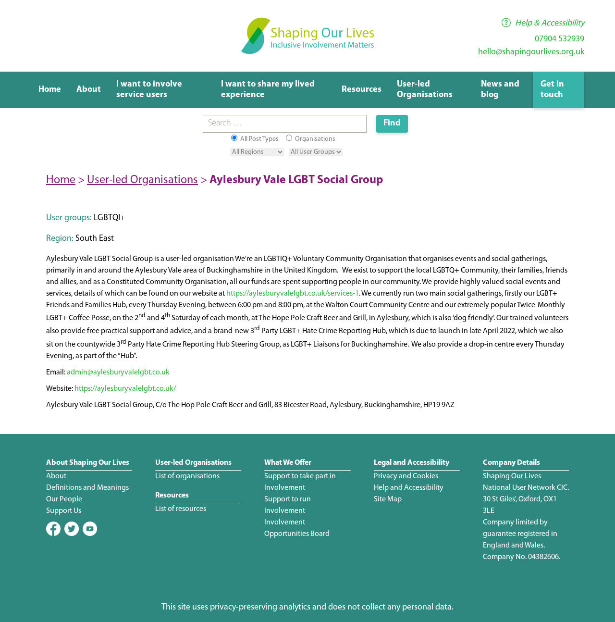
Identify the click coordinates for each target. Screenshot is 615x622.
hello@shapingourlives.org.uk (531, 52)
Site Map (388, 499)
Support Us (63, 511)
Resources (361, 90)
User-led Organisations (142, 180)
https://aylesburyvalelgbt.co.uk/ (125, 389)
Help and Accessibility (408, 488)
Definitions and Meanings (87, 488)
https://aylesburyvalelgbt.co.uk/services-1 (292, 294)
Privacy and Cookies (406, 476)
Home (49, 90)
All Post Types (259, 139)
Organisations (314, 139)
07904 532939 (559, 39)
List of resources (180, 509)
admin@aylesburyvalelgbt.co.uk (118, 372)
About (88, 90)
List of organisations (187, 476)
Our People (64, 499)
